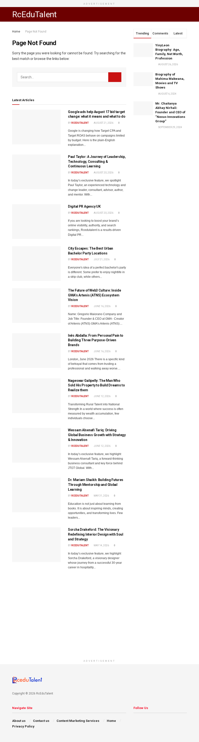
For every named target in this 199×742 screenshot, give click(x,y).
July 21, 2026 (101, 259)
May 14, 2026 (101, 545)
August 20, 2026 (103, 172)
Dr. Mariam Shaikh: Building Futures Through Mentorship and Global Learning (95, 484)
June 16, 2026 (101, 306)
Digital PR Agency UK (84, 206)
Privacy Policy (23, 726)
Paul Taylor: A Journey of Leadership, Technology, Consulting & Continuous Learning (97, 161)
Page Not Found (35, 31)
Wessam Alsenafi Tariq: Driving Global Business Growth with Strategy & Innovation (97, 434)
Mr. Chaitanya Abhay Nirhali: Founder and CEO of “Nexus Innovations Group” (170, 112)
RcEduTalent (34, 14)
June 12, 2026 (101, 396)
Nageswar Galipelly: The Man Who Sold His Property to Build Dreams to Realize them (96, 385)
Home (16, 31)
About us (18, 721)
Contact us (41, 721)
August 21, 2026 (103, 123)
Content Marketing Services (78, 721)
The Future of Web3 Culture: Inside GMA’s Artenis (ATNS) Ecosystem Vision (94, 295)
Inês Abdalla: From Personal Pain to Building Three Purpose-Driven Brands (95, 340)
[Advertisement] (99, 623)
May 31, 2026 (101, 495)
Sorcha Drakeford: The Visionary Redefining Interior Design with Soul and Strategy (95, 534)
